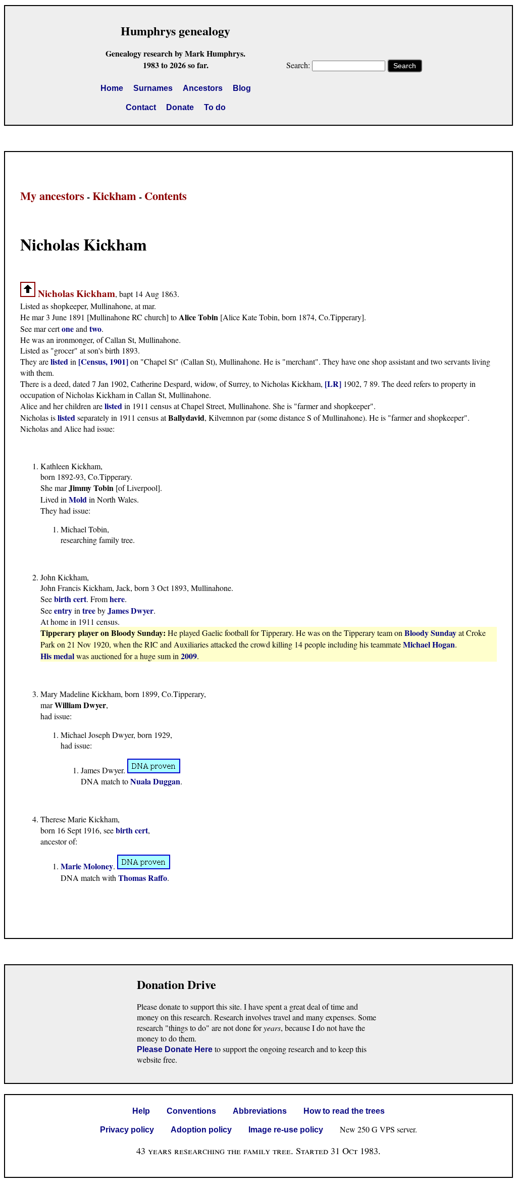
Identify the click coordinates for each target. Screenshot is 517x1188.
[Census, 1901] (103, 361)
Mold (78, 499)
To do (215, 107)
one (68, 328)
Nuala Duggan (155, 781)
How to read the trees (344, 1111)
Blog (242, 88)
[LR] (333, 383)
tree (88, 610)
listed (59, 361)
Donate (180, 107)
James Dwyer (130, 610)
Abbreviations (260, 1111)
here (117, 599)
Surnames (153, 88)
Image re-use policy (285, 1129)
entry (63, 610)
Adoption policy (201, 1129)
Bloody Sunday (430, 632)
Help (141, 1111)
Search (404, 66)
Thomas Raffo (142, 877)
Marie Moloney (87, 866)
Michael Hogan (429, 644)
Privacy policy (127, 1129)
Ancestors (203, 88)
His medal (58, 656)
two (95, 328)
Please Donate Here (175, 1049)
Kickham (114, 195)
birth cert (70, 599)
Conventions (191, 1111)
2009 (189, 656)
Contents (165, 195)
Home (111, 88)
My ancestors (52, 195)
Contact (141, 107)
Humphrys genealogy (175, 30)
